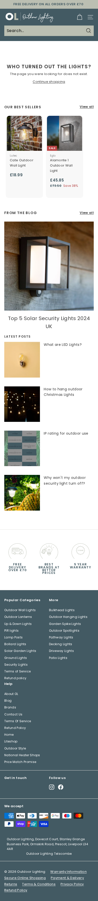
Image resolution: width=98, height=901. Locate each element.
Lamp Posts (13, 637)
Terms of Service (17, 671)
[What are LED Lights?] (22, 359)
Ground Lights (15, 658)
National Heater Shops (22, 755)
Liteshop (11, 741)
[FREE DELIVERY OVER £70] (17, 550)
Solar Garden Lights (20, 651)
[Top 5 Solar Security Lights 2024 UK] (49, 266)
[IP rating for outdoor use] (22, 448)
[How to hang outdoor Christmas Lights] (22, 404)
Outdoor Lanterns (18, 617)
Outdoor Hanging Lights (68, 617)
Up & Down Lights (18, 624)
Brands (10, 707)
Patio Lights (58, 658)
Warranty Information (68, 871)
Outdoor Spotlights (64, 630)
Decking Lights (60, 644)
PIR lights (11, 630)
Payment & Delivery (67, 877)
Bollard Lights (15, 644)
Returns (10, 884)
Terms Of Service (17, 721)
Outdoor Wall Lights (20, 610)
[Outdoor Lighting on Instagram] (51, 787)
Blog (8, 700)
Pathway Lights (61, 637)
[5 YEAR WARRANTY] (80, 550)
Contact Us (13, 714)
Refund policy (15, 678)
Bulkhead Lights (62, 610)
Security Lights (16, 664)
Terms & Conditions (39, 884)
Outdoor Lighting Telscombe (49, 853)
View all (87, 106)
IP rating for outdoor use (66, 433)
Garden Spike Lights (65, 624)
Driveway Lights (61, 651)
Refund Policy (15, 728)
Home (9, 734)
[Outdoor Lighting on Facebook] (60, 787)
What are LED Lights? (63, 344)
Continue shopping (49, 81)
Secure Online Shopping (25, 877)
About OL (11, 694)
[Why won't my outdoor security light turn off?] (22, 492)
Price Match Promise (20, 762)
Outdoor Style (15, 748)
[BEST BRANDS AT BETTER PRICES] (49, 550)
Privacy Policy (72, 884)
